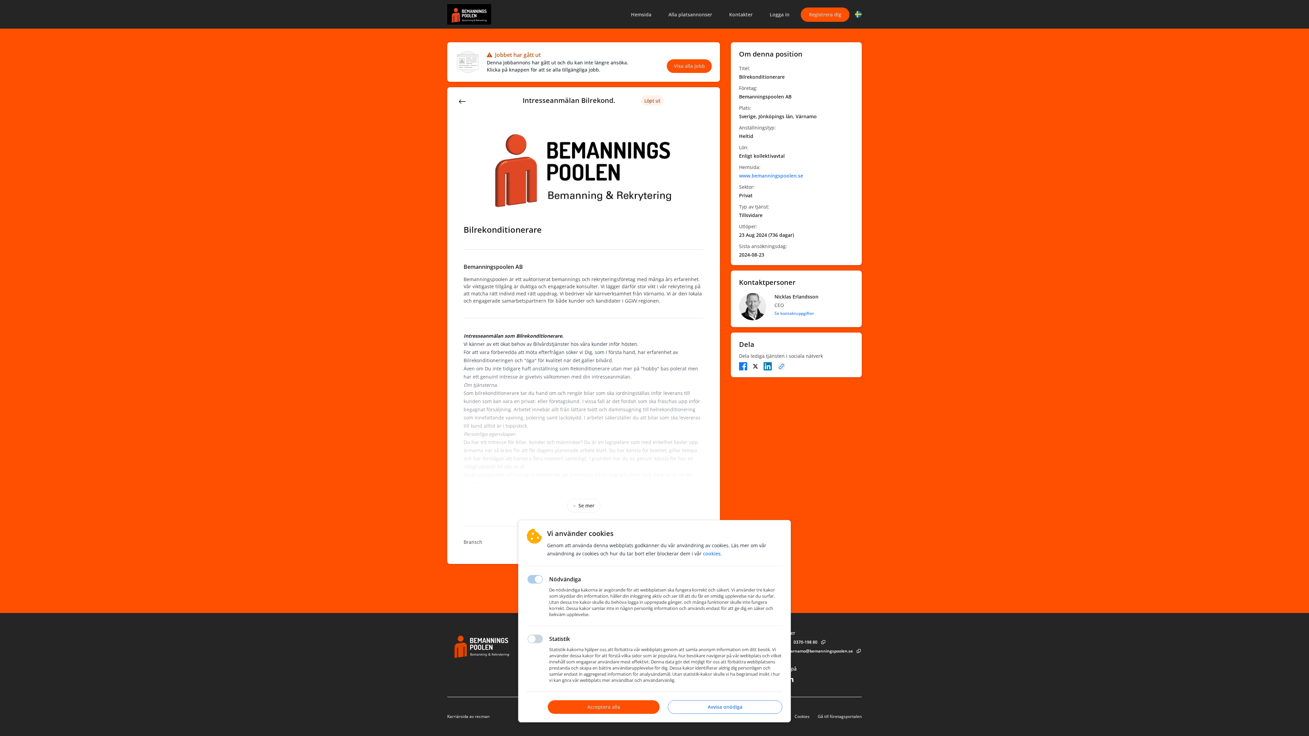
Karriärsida (457, 716)
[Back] (462, 101)
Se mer (586, 505)
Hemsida (641, 14)
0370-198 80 (805, 642)
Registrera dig (825, 14)
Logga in (779, 14)
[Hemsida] (500, 645)
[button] (858, 14)
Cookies (802, 716)
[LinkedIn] (768, 366)
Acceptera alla (603, 707)
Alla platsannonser (690, 14)
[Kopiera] (781, 366)
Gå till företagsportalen (840, 716)
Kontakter (741, 14)
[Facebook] (743, 366)
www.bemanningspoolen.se (771, 175)
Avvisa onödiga (725, 707)
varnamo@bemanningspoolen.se (820, 651)
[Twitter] (755, 366)
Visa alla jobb (689, 66)
